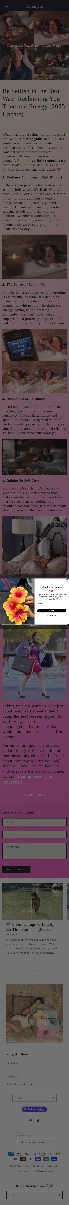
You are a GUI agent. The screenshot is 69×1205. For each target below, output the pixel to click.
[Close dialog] (67, 580)
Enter (51, 610)
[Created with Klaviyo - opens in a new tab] (34, 625)
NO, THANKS (51, 616)
